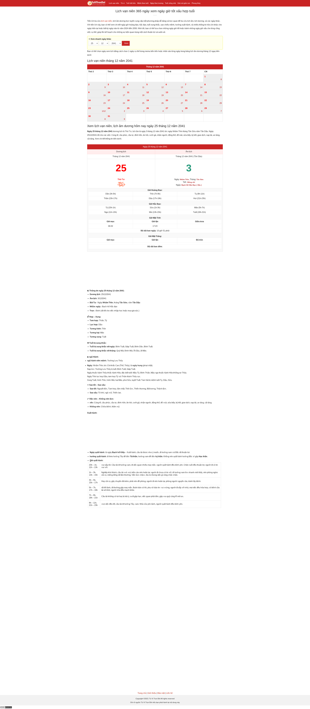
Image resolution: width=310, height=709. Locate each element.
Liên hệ (169, 693)
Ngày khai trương (156, 3)
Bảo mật (161, 693)
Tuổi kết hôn (131, 3)
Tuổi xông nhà (170, 3)
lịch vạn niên (106, 21)
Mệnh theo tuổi (143, 3)
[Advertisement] (155, 271)
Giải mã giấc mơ (184, 3)
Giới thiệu (152, 693)
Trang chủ (142, 693)
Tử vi (123, 3)
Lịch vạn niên (114, 3)
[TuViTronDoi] (96, 3)
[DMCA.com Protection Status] (6, 707)
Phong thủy (196, 3)
